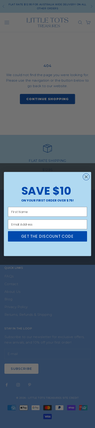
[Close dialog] (86, 177)
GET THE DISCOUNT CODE (47, 236)
